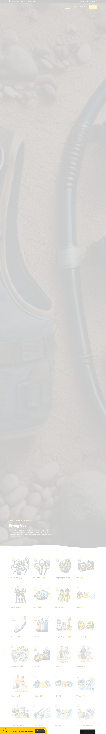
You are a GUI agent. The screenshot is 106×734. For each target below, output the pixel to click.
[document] (53, 367)
